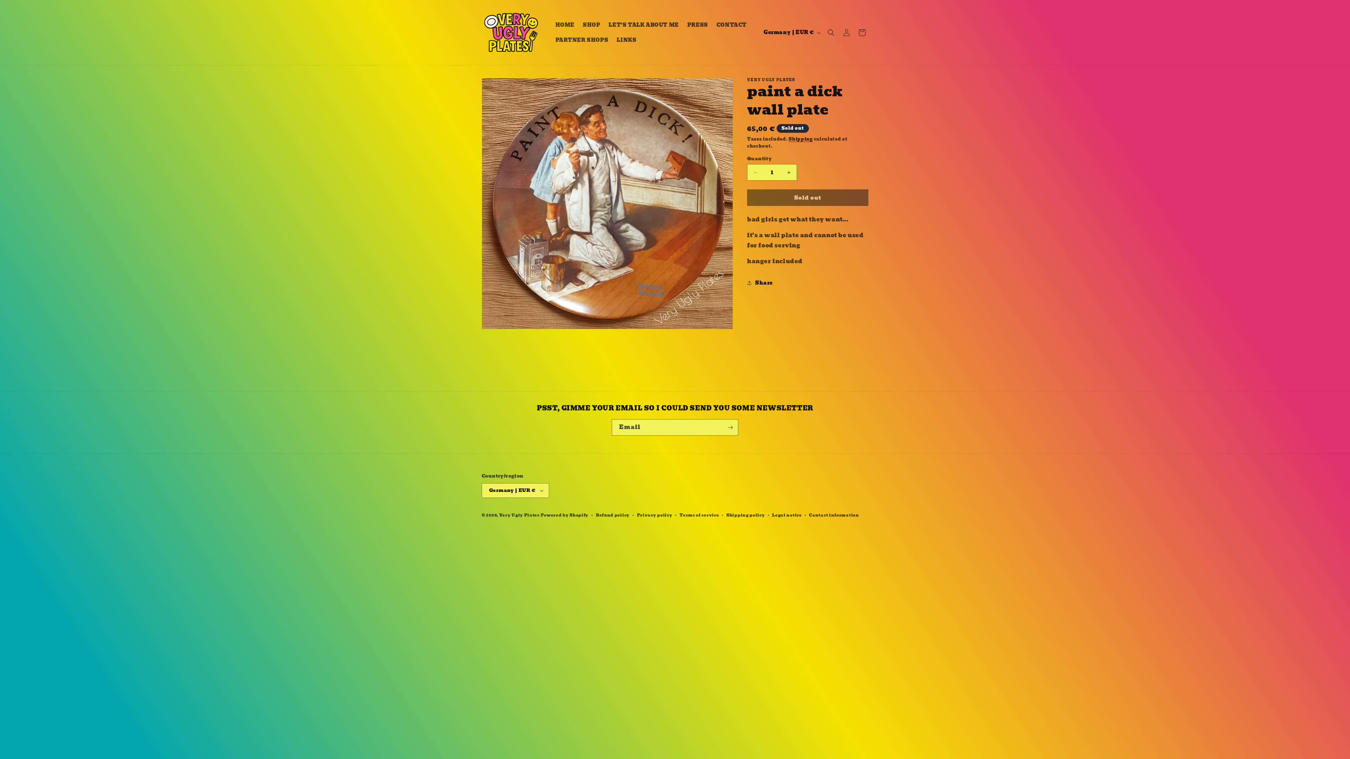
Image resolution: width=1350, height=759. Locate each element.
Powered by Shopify (565, 515)
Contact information (834, 515)
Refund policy (613, 515)
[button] (831, 32)
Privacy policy (655, 515)
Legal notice (787, 515)
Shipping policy (745, 515)
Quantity (759, 158)
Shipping (801, 139)
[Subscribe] (730, 427)
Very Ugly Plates (519, 515)
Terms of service (699, 515)
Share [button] (764, 283)
